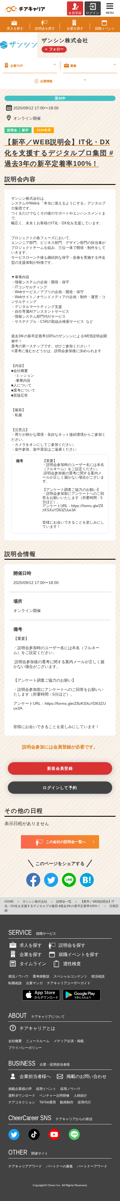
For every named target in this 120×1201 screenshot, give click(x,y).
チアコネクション (21, 1102)
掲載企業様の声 (20, 1089)
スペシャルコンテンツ (70, 976)
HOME (9, 901)
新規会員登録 (60, 768)
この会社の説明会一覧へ (66, 842)
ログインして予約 (60, 787)
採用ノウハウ (70, 1089)
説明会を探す (72, 945)
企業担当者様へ (35, 1076)
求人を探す (31, 945)
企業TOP (33, 65)
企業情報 (62, 80)
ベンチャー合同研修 (54, 1096)
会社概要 (15, 1041)
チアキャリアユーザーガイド (68, 983)
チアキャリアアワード (25, 1166)
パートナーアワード (92, 1166)
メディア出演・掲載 (69, 1041)
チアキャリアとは (37, 1028)
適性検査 (72, 963)
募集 (93, 65)
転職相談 (15, 983)
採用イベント (46, 1089)
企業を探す (31, 954)
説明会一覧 (63, 901)
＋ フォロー (54, 49)
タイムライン (33, 963)
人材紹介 (80, 1096)
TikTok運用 (47, 1102)
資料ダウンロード (21, 1096)
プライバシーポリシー (25, 1048)
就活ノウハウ (18, 976)
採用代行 (84, 1102)
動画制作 (66, 1102)
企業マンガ (34, 983)
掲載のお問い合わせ (86, 1076)
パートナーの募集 (59, 1166)
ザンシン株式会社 (35, 901)
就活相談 (98, 976)
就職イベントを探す (79, 954)
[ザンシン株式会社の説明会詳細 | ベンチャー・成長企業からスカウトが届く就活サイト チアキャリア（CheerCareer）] (24, 8)
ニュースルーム (37, 1041)
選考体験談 (41, 976)
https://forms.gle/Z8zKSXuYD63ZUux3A (72, 508)
